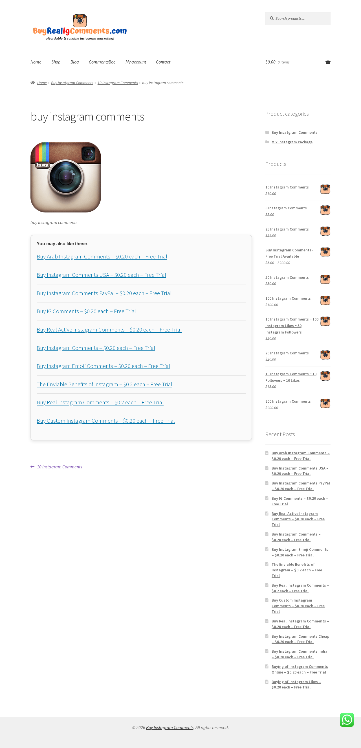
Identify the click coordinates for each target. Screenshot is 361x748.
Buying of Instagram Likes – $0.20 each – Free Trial (296, 684)
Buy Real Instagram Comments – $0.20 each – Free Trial (300, 623)
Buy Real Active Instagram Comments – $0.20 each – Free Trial (109, 329)
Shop (56, 62)
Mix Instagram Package (292, 141)
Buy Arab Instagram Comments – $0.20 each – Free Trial (102, 256)
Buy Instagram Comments (169, 727)
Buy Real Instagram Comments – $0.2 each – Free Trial (100, 402)
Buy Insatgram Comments (72, 82)
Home (35, 62)
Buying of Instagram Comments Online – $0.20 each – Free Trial (300, 669)
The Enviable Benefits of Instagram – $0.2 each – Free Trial (104, 384)
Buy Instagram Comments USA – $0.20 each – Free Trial (101, 274)
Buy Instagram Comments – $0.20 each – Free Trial (96, 348)
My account (136, 62)
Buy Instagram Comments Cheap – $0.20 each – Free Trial (300, 639)
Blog (75, 62)
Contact (163, 62)
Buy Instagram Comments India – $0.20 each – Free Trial (299, 654)
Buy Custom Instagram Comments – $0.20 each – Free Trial (106, 420)
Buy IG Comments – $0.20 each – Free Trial (86, 311)
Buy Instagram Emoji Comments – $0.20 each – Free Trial (103, 366)
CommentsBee (102, 62)
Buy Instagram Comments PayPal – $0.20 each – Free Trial (104, 293)
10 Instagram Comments (118, 82)
